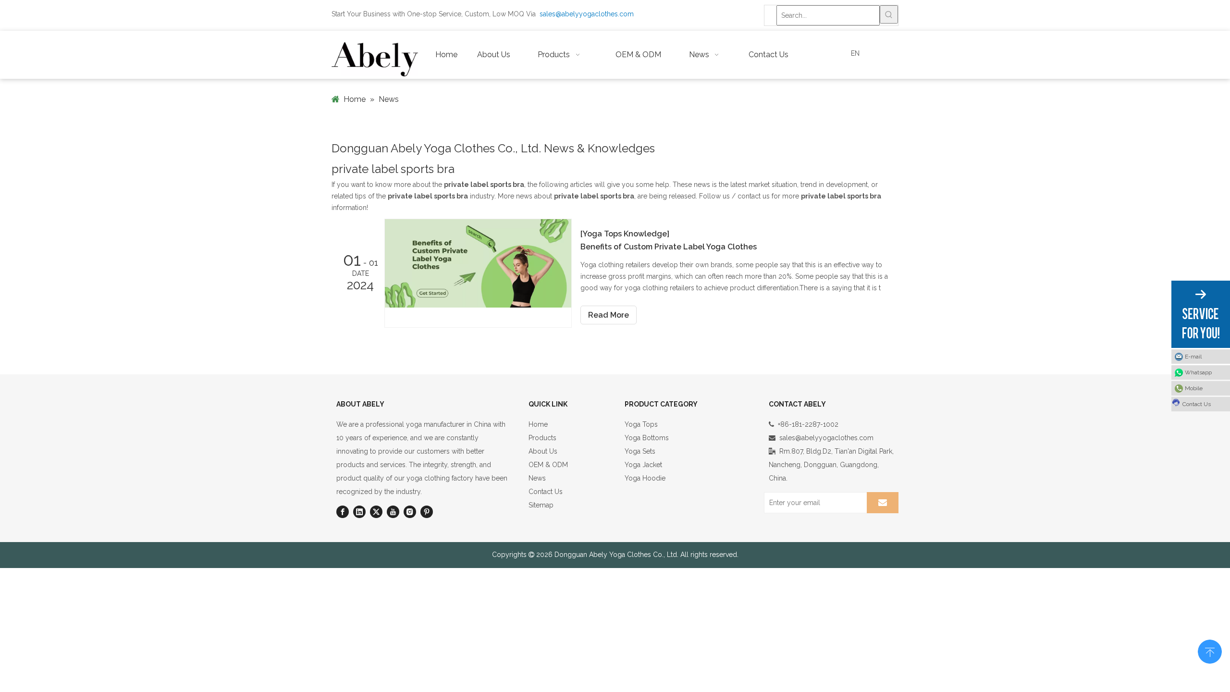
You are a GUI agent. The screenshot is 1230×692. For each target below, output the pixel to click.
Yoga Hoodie (645, 478)
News (537, 478)
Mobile (1194, 388)
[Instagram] (410, 512)
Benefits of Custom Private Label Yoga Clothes (668, 246)
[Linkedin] (359, 512)
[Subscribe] (882, 502)
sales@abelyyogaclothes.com (587, 14)
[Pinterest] (426, 512)
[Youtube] (393, 512)
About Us (543, 451)
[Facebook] (342, 512)
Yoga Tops (641, 424)
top (1209, 650)
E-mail (1193, 356)
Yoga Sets (640, 451)
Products (542, 438)
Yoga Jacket (643, 465)
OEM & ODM (548, 465)
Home (538, 424)
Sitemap (541, 505)
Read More (608, 315)
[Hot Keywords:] (889, 14)
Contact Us (546, 491)
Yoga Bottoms (647, 438)
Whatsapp (1198, 372)
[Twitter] (376, 512)
